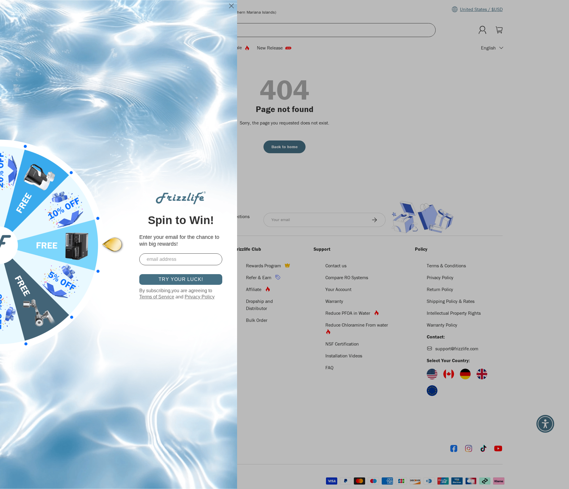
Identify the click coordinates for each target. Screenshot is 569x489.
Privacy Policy (200, 296)
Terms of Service (156, 296)
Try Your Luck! (181, 279)
